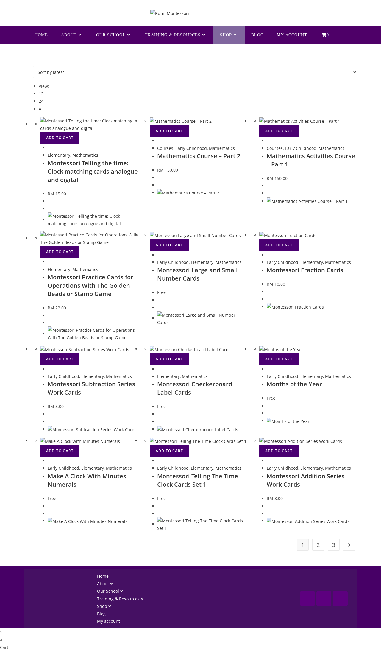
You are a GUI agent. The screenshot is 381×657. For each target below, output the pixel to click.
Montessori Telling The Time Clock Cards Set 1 (197, 480)
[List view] (37, 62)
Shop (102, 606)
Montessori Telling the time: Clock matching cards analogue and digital (93, 171)
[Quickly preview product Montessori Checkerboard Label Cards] (158, 369)
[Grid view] (34, 62)
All (41, 109)
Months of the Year (294, 384)
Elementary (59, 155)
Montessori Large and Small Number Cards (197, 274)
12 (41, 93)
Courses (165, 148)
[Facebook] (307, 598)
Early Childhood (191, 148)
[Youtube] (340, 598)
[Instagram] (323, 598)
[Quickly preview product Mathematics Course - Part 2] (158, 141)
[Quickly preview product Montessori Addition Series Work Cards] (268, 460)
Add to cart (60, 137)
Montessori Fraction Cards (305, 270)
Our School (108, 591)
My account (108, 621)
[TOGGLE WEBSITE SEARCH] (345, 35)
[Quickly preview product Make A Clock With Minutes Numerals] (49, 460)
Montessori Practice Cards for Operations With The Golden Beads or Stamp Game (90, 285)
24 (41, 101)
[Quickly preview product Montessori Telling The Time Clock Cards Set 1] (158, 460)
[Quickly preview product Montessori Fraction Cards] (268, 255)
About (103, 583)
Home (103, 576)
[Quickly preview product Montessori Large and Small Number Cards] (158, 255)
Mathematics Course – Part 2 (198, 156)
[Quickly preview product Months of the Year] (268, 369)
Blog (101, 613)
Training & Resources (119, 599)
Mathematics (85, 155)
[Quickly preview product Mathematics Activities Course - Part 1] (268, 141)
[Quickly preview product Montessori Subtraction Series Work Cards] (49, 369)
